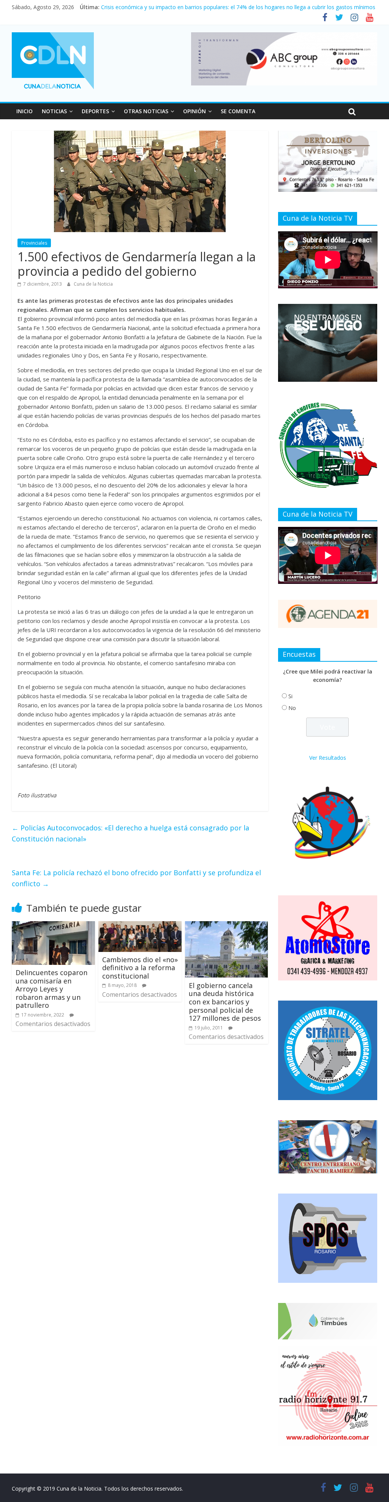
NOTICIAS (54, 111)
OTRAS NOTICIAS (146, 111)
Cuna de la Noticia (93, 284)
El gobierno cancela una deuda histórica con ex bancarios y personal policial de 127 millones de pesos (225, 1002)
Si (290, 696)
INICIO (24, 111)
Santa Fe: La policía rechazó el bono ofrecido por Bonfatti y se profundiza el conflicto (136, 878)
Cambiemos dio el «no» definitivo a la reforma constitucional (140, 967)
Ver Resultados (327, 757)
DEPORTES (95, 111)
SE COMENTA (238, 111)
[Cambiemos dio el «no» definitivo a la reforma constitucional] (140, 926)
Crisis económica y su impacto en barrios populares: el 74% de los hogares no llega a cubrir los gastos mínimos (238, 7)
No (292, 707)
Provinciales (34, 243)
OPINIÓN (194, 111)
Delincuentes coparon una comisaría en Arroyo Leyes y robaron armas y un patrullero (51, 989)
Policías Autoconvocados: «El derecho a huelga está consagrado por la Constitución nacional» (130, 833)
